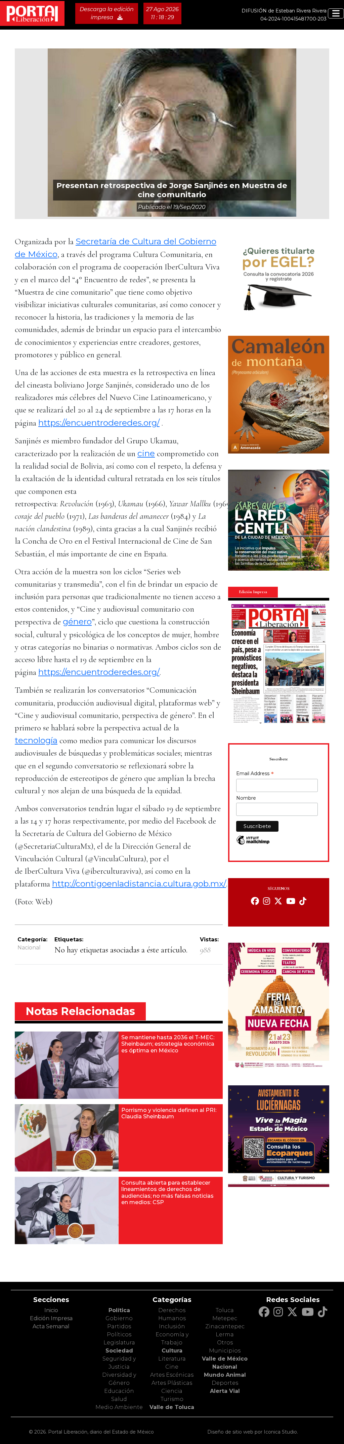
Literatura (172, 1359)
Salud (119, 1399)
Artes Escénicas (172, 1375)
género (77, 621)
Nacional (29, 947)
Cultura (172, 1350)
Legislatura (119, 1342)
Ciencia (171, 1391)
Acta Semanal (51, 1326)
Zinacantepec (225, 1326)
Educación (119, 1391)
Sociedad (119, 1350)
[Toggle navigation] (336, 13)
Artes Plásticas (172, 1383)
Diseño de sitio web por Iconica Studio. (252, 1432)
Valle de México (225, 1359)
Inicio (51, 1310)
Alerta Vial (225, 1391)
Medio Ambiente (119, 1407)
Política (119, 1310)
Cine (171, 1367)
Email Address (255, 774)
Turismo (172, 1399)
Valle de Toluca (171, 1407)
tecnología (36, 740)
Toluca (225, 1310)
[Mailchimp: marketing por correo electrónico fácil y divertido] (253, 843)
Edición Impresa (51, 1318)
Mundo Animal (225, 1375)
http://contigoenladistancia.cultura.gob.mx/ (139, 883)
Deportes (225, 1383)
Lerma (225, 1334)
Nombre (246, 798)
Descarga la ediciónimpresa (107, 13)
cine (146, 453)
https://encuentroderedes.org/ (99, 423)
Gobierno (119, 1318)
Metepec (224, 1318)
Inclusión (172, 1326)
